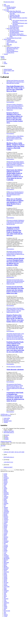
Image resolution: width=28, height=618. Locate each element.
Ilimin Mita (9, 44)
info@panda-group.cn (9, 432)
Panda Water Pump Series (13, 28)
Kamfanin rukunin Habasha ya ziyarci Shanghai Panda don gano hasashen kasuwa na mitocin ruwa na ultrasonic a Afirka (15, 262)
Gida (5, 4)
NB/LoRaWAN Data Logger (16, 25)
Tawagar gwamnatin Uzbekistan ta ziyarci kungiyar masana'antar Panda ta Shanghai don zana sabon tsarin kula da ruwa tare (14, 231)
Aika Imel (3, 445)
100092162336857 (8, 467)
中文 (3, 58)
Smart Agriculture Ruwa (12, 51)
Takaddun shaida (11, 8)
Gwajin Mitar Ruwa (14, 27)
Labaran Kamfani (11, 40)
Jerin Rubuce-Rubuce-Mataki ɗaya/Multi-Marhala (16, 32)
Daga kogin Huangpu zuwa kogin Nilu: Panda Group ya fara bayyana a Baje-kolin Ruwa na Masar (15, 88)
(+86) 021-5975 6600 (9, 431)
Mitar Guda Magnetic (15, 16)
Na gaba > (6, 414)
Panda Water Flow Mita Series (14, 11)
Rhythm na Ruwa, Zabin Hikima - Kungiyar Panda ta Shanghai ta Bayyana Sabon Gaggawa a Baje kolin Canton (15, 146)
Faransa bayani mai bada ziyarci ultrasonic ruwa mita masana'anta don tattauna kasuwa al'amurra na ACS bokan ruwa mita (15, 290)
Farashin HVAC (10, 52)
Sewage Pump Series (14, 29)
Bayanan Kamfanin (11, 7)
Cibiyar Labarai (7, 39)
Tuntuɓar (6, 54)
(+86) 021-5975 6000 (19, 452)
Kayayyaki (6, 9)
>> (9, 414)
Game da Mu (7, 5)
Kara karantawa (10, 102)
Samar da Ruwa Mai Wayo (13, 47)
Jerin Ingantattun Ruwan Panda (14, 38)
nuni (8, 43)
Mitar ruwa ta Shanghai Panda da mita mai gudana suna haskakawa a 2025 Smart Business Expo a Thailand (15, 202)
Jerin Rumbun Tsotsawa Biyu (17, 34)
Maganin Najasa (10, 50)
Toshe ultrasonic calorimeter (15, 369)
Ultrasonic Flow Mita (15, 15)
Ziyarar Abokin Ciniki (12, 42)
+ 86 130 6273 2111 (8, 462)
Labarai (5, 63)
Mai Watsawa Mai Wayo (12, 48)
